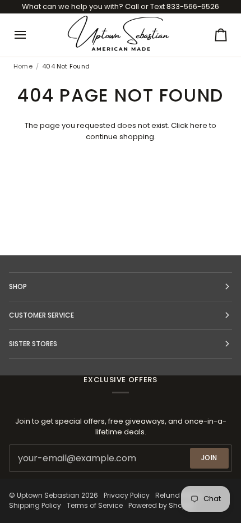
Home (23, 66)
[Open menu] (30, 34)
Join (209, 457)
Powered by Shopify (161, 505)
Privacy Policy (127, 495)
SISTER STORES (33, 343)
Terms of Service (95, 505)
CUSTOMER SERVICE (41, 315)
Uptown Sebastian (48, 495)
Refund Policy (178, 495)
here (198, 125)
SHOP (18, 286)
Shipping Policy (35, 505)
